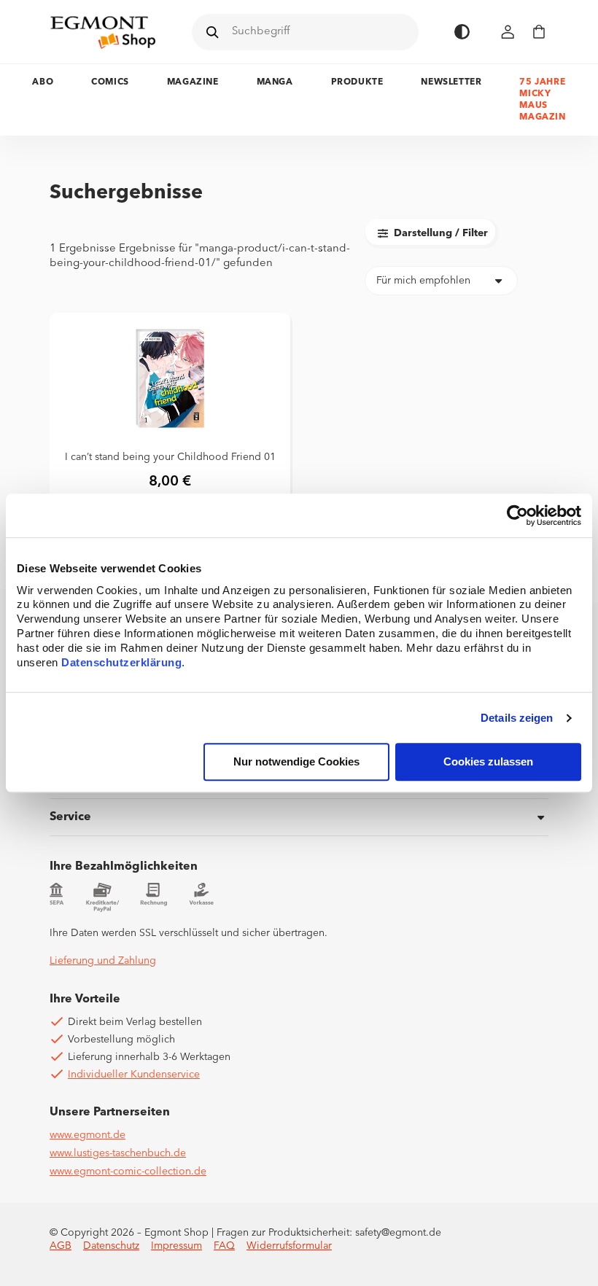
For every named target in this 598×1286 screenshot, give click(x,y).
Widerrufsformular (289, 1246)
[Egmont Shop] (103, 32)
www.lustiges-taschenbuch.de (118, 1153)
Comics (110, 82)
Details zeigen (517, 718)
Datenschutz (111, 1246)
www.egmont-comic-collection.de (128, 1171)
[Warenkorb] (539, 32)
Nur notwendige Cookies (296, 762)
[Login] (508, 32)
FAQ (224, 1246)
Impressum (176, 1246)
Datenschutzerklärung (121, 663)
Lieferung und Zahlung (103, 961)
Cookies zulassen (488, 762)
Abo (42, 82)
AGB (60, 1246)
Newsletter (451, 82)
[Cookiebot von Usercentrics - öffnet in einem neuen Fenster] (517, 515)
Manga (275, 82)
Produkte (357, 82)
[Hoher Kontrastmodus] (462, 31)
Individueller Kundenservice (134, 1074)
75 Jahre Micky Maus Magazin (542, 100)
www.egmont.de (87, 1135)
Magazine (193, 82)
